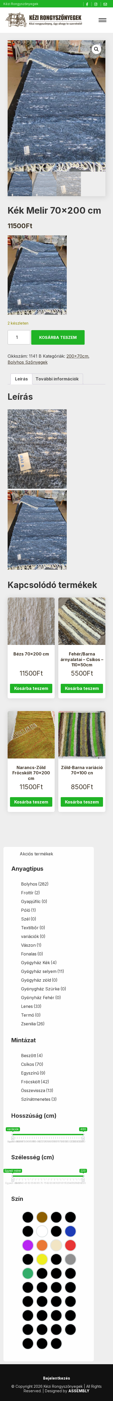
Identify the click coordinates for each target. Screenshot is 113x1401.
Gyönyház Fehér (41, 997)
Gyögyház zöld (39, 980)
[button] (96, 49)
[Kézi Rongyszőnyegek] (44, 20)
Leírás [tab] (21, 378)
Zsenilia (33, 1023)
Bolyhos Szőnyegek (28, 362)
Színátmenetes (39, 1099)
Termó (31, 1015)
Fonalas (32, 954)
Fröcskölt (35, 1081)
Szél (28, 919)
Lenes (31, 1006)
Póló (28, 910)
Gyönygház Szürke (43, 988)
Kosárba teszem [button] (31, 688)
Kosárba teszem (58, 337)
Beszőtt (32, 1055)
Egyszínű (33, 1073)
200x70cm (77, 356)
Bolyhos (35, 884)
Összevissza (37, 1090)
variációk (33, 936)
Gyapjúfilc (34, 901)
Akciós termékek (36, 853)
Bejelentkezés (56, 1378)
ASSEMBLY (78, 1391)
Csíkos (32, 1064)
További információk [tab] (57, 378)
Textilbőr (33, 927)
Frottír (30, 892)
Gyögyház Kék (39, 962)
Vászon (31, 945)
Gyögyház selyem (42, 971)
